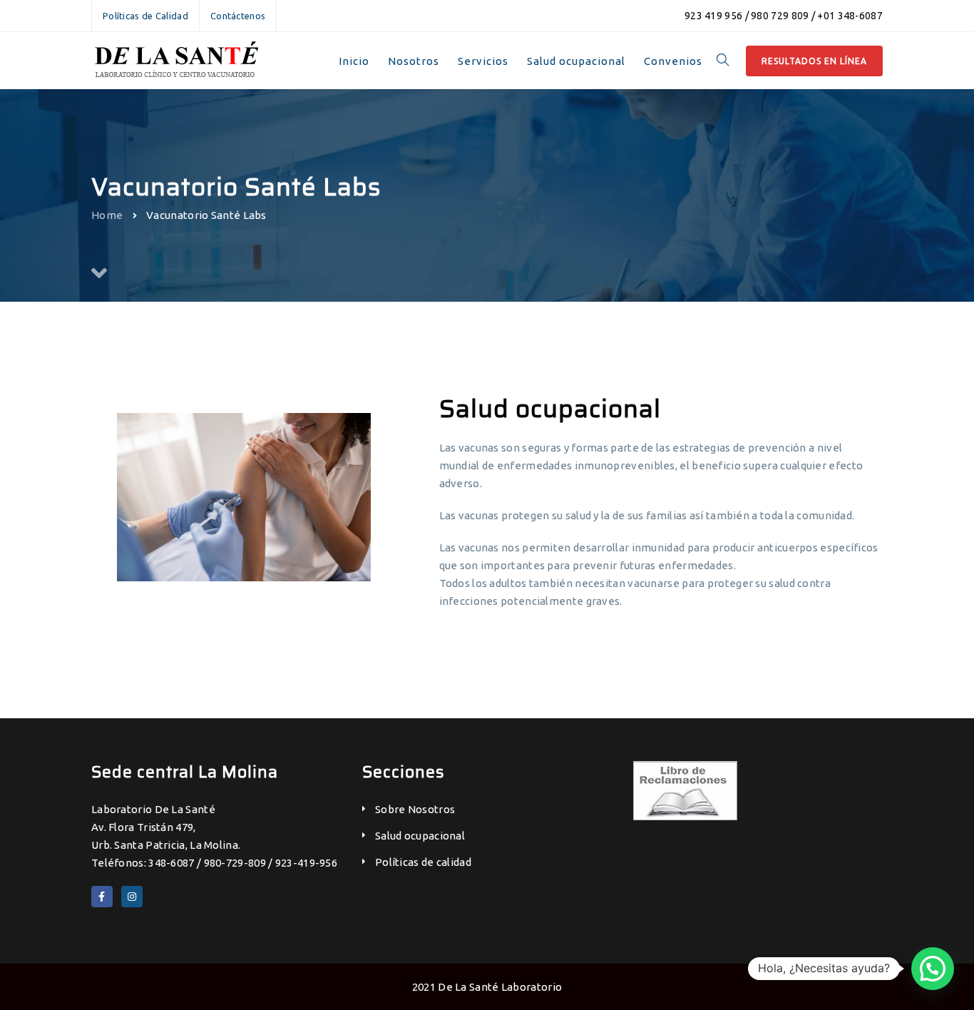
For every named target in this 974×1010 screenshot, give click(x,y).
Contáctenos (237, 16)
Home (107, 215)
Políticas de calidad (423, 862)
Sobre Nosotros (415, 809)
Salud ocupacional (420, 836)
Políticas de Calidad (145, 16)
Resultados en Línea (814, 61)
